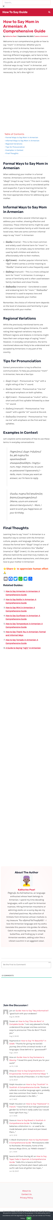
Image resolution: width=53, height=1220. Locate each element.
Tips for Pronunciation (15, 147)
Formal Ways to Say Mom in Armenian (22, 137)
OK (29, 1218)
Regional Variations (14, 144)
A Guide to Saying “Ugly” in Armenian (23, 648)
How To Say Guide (14, 12)
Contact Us (26, 1194)
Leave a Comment (41, 36)
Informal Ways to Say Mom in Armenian (22, 141)
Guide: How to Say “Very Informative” (32, 1010)
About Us (26, 1191)
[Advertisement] (26, 103)
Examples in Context (14, 150)
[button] (49, 12)
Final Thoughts (12, 153)
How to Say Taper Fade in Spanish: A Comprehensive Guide (27, 1159)
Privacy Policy (26, 1197)
